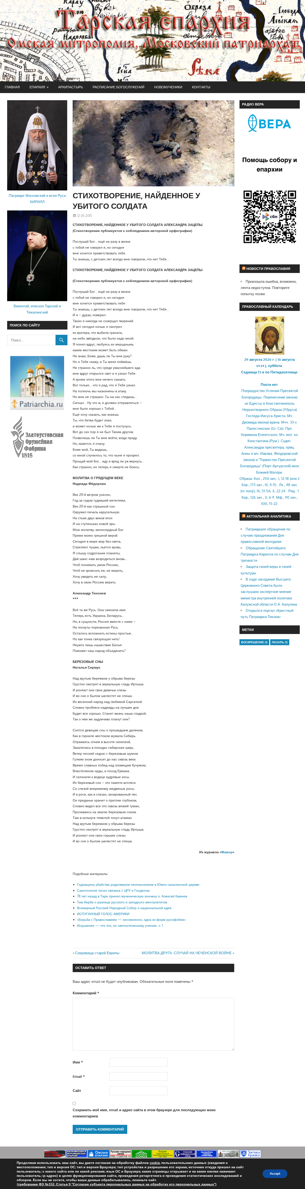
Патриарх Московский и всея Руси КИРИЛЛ (37, 198)
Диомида (249, 422)
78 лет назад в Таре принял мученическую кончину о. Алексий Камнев (132, 896)
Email (79, 1076)
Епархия (37, 87)
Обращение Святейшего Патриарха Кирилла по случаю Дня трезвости (270, 554)
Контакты (201, 87)
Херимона (249, 434)
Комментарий (86, 993)
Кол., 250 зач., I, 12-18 (271, 478)
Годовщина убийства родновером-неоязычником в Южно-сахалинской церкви (138, 884)
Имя (78, 1062)
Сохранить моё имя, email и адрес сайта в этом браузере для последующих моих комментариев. (144, 1113)
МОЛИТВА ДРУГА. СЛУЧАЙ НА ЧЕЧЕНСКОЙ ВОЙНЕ (187, 953)
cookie (155, 1163)
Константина (258, 441)
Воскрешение (254, 642)
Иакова (266, 453)
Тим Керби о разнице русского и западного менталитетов (122, 902)
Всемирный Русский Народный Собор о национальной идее (124, 908)
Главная (12, 87)
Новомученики (168, 87)
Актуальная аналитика (268, 516)
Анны (245, 453)
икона (291, 397)
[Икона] (269, 353)
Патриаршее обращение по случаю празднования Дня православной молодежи (265, 535)
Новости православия (268, 269)
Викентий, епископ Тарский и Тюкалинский (37, 309)
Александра (254, 447)
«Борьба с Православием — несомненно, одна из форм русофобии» (131, 919)
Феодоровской (286, 453)
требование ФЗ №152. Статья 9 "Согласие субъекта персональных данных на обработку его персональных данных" (116, 1184)
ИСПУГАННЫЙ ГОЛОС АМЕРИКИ (103, 914)
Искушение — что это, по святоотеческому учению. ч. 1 (120, 925)
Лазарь (280, 642)
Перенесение (274, 397)
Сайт (77, 1090)
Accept (275, 1173)
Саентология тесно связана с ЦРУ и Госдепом (113, 890)
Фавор (227, 852)
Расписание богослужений (118, 87)
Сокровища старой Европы (97, 953)
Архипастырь (70, 87)
